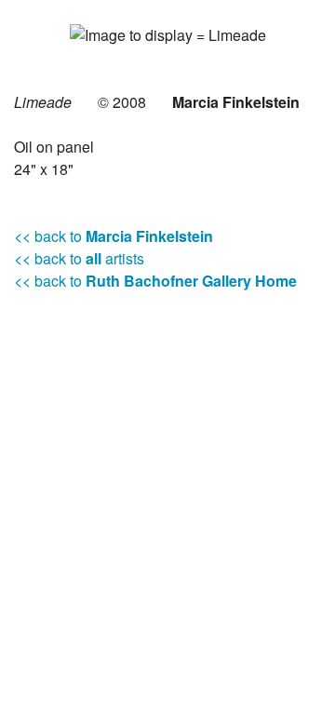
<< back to (113, 236)
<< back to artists (79, 258)
